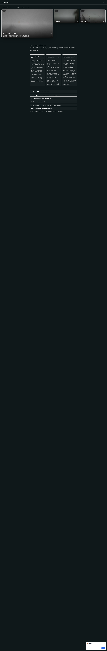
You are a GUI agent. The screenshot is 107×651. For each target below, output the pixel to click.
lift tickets (50, 111)
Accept (103, 648)
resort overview (59, 111)
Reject (99, 648)
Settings (95, 648)
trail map (54, 111)
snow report (44, 111)
